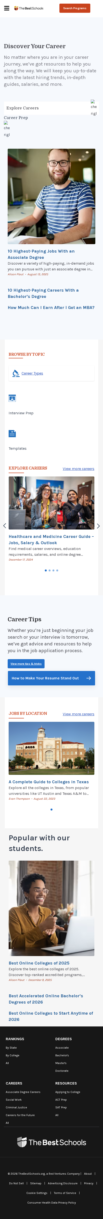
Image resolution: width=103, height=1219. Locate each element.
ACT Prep (61, 1099)
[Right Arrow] (98, 526)
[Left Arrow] (5, 526)
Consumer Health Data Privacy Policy (51, 1202)
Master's (61, 1063)
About (88, 1173)
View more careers (78, 468)
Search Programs (74, 8)
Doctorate (62, 1070)
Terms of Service (65, 1193)
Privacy (88, 1183)
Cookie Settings (36, 1193)
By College (12, 1055)
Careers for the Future (20, 1115)
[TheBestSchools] (28, 8)
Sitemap (35, 1183)
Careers (14, 1083)
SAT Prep (61, 1107)
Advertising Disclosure (63, 1183)
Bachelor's (62, 1055)
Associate (62, 1047)
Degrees (63, 1039)
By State (11, 1047)
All (7, 1063)
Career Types (32, 373)
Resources (66, 1083)
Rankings (15, 1039)
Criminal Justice (16, 1107)
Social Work (14, 1099)
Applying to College (67, 1092)
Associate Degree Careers (23, 1092)
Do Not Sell (16, 1183)
